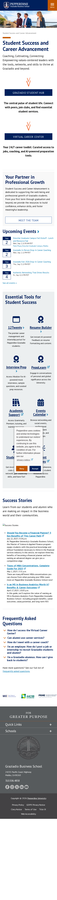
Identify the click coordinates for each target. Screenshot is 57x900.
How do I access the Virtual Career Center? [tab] (27, 632)
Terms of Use (30, 809)
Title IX (42, 809)
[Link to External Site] (28, 716)
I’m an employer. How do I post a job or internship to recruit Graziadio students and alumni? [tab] (30, 649)
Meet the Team (29, 220)
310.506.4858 (12, 780)
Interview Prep (16, 367)
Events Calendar (39, 413)
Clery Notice (16, 809)
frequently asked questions (16, 671)
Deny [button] (21, 469)
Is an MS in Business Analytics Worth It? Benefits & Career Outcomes (28, 586)
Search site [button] (9, 4)
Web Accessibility (28, 814)
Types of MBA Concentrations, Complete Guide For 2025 (28, 567)
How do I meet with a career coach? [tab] (28, 642)
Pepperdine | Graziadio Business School (13, 3)
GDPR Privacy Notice (36, 804)
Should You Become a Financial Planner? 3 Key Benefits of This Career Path (29, 534)
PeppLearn (38, 367)
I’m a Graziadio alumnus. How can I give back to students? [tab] (30, 658)
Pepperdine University (36, 798)
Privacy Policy (18, 804)
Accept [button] (35, 469)
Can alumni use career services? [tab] (25, 638)
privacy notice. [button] (23, 460)
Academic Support (16, 413)
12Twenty (15, 327)
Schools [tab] (10, 731)
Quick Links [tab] (13, 724)
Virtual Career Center (28, 136)
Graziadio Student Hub (28, 92)
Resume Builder (41, 327)
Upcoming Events (19, 231)
